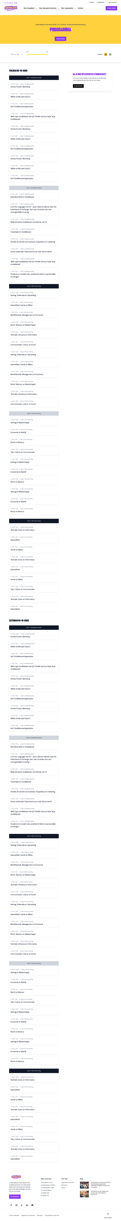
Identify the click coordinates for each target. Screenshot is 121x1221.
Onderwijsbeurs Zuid (46, 1182)
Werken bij (64, 1185)
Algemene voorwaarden (28, 1215)
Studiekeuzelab (45, 1193)
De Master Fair (45, 1195)
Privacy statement (14, 1215)
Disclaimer (40, 1215)
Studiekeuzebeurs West (47, 1188)
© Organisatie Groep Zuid (52, 1215)
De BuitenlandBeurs (46, 1190)
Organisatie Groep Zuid (67, 1182)
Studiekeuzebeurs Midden (48, 1185)
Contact (63, 1188)
